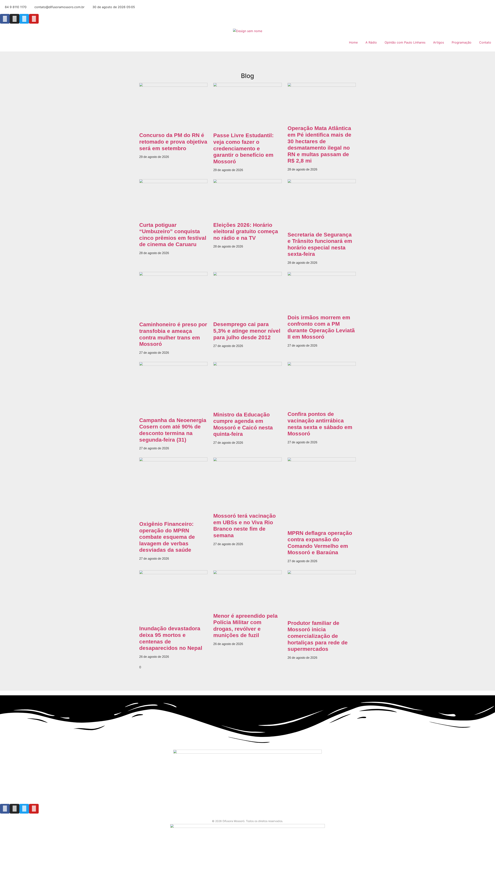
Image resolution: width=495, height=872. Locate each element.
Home (353, 42)
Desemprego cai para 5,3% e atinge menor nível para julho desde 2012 (246, 330)
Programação (461, 42)
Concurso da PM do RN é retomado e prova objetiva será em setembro (173, 141)
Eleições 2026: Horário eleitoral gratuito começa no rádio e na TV (245, 231)
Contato (485, 42)
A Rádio (371, 42)
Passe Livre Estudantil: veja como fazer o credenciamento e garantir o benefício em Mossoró (243, 148)
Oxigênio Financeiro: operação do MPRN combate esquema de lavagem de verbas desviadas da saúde (167, 537)
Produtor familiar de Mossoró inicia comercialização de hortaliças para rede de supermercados (318, 636)
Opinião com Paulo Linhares (405, 42)
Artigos (438, 42)
